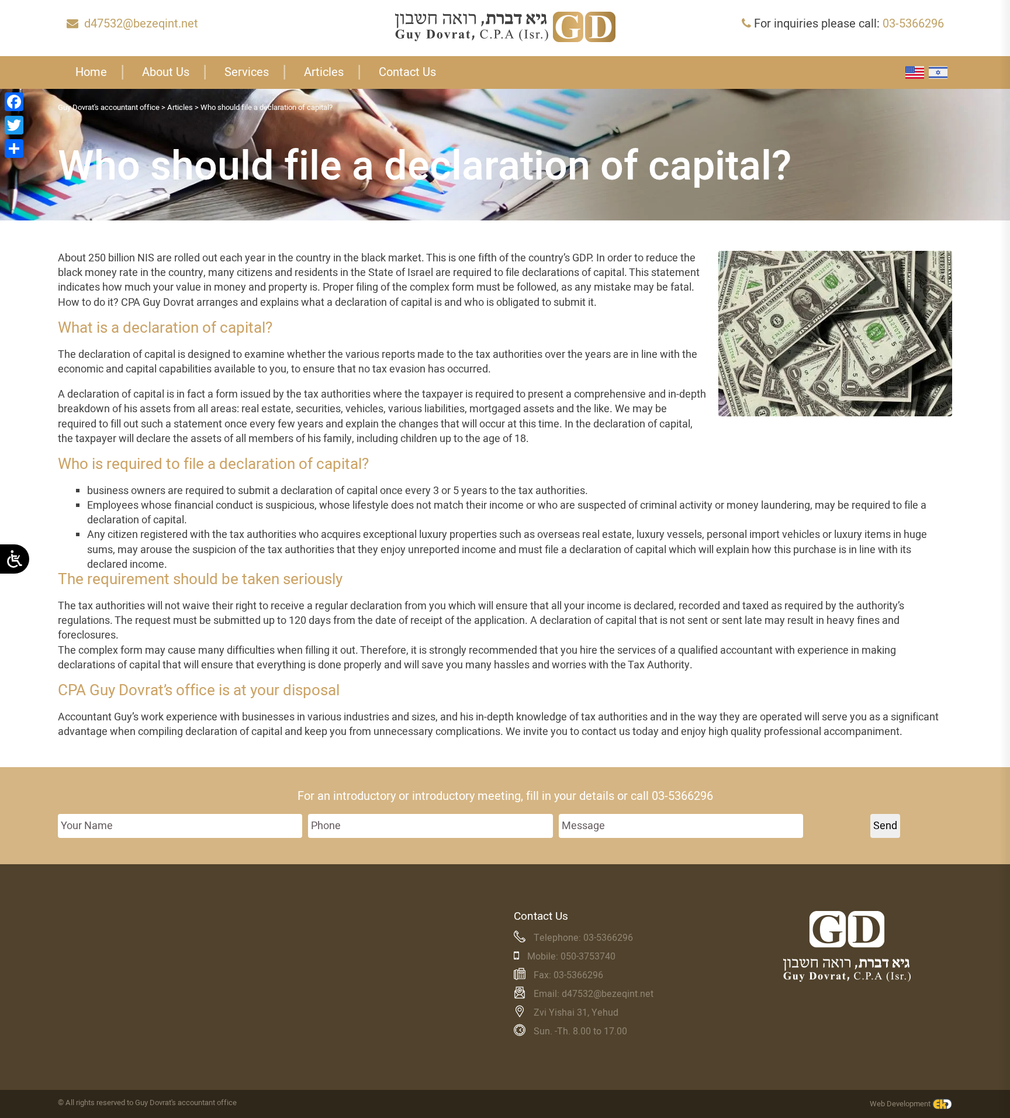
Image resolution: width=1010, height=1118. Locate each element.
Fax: (544, 975)
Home (91, 72)
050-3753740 (588, 957)
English (914, 72)
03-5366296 (913, 23)
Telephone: (558, 938)
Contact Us (407, 72)
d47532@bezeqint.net (141, 23)
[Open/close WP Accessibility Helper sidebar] (14, 559)
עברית (938, 72)
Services (246, 72)
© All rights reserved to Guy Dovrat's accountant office (147, 1102)
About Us (165, 72)
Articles (324, 72)
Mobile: (544, 957)
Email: (548, 994)
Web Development (900, 1103)
